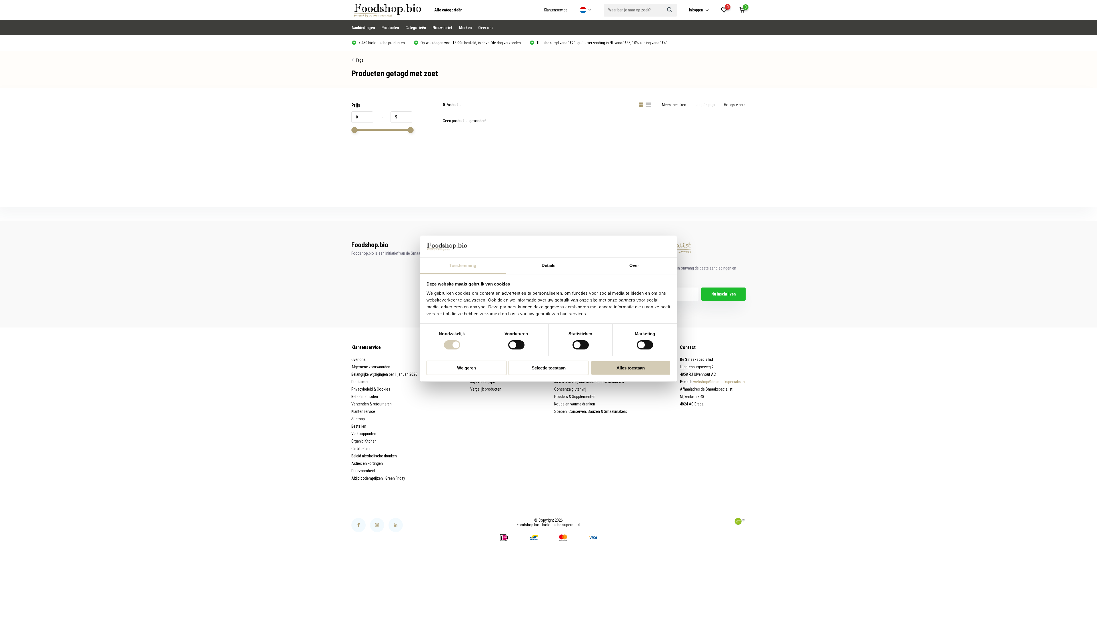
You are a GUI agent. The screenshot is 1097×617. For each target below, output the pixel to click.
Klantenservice (556, 10)
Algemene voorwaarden (370, 367)
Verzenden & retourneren (371, 404)
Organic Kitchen (364, 441)
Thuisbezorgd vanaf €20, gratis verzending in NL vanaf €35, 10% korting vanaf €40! (602, 43)
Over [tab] (634, 265)
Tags (359, 60)
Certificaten (360, 448)
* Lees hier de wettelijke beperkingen (645, 306)
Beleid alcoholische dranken (374, 456)
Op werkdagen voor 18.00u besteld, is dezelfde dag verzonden (470, 43)
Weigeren (466, 367)
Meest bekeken (674, 105)
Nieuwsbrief (443, 27)
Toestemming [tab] (462, 265)
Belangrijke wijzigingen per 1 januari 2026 (384, 374)
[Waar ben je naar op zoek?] (670, 10)
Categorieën (415, 27)
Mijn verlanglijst (482, 381)
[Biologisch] (740, 521)
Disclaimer (360, 381)
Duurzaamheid (363, 471)
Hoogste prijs (735, 105)
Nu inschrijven (723, 294)
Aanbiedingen (363, 27)
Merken (465, 27)
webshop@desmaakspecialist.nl (719, 381)
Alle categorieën (448, 10)
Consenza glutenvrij (570, 389)
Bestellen (358, 426)
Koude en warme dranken (574, 404)
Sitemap (358, 419)
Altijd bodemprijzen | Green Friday (378, 478)
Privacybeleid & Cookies (370, 389)
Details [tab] (549, 265)
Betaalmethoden (364, 396)
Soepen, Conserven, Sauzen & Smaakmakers (590, 411)
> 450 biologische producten (381, 43)
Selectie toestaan (549, 367)
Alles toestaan (630, 367)
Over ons (485, 27)
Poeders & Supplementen (574, 396)
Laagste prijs (705, 105)
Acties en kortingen (367, 463)
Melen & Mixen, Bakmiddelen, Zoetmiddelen (589, 381)
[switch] (516, 344)
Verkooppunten (363, 433)
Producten (390, 27)
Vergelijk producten (485, 389)
